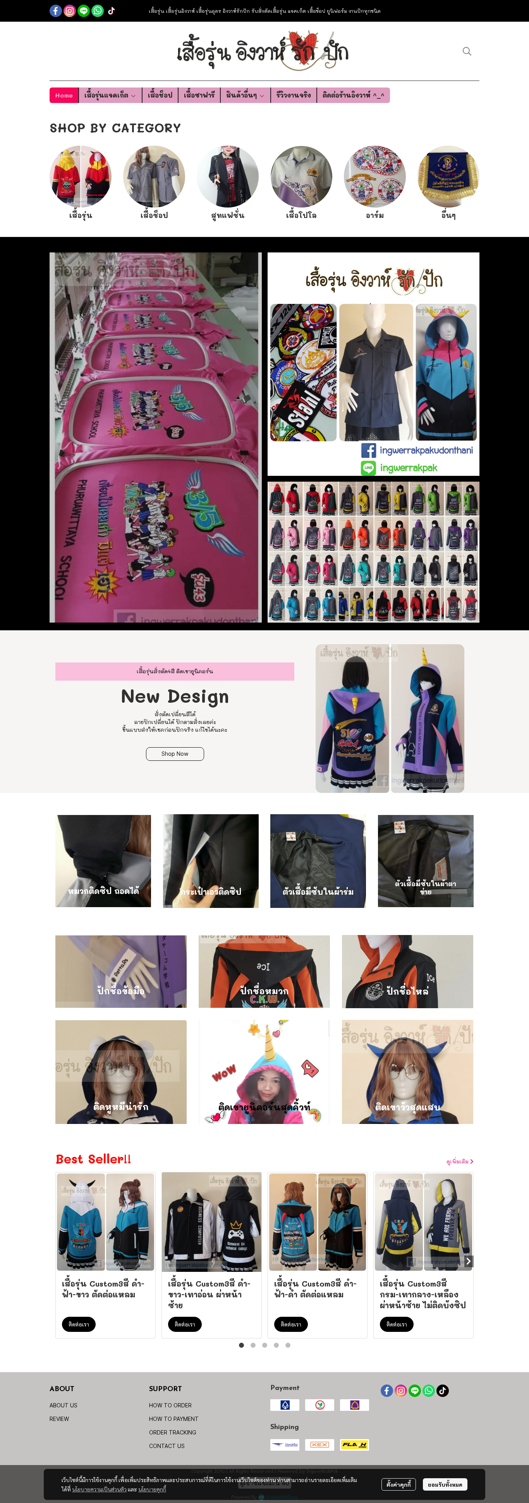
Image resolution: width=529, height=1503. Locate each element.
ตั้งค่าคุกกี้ (398, 1484)
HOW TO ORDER (170, 1405)
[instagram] (70, 11)
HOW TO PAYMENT (174, 1418)
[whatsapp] (97, 11)
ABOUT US (63, 1405)
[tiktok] (111, 11)
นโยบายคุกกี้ (152, 1489)
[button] (467, 51)
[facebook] (56, 11)
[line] (83, 11)
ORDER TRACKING (172, 1432)
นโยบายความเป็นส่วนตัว (99, 1489)
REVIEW (59, 1418)
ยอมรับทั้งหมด (445, 1484)
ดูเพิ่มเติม (458, 1161)
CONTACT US (167, 1446)
